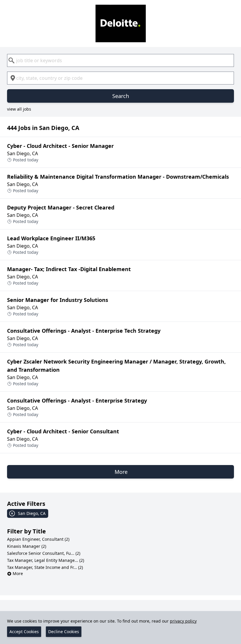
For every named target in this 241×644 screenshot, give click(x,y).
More (18, 573)
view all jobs (19, 109)
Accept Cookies (24, 631)
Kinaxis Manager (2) (26, 546)
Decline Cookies (63, 631)
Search (120, 95)
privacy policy (183, 621)
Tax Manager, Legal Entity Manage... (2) (45, 560)
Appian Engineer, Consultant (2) (38, 539)
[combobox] (120, 60)
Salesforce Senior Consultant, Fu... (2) (43, 553)
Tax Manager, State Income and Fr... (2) (45, 567)
